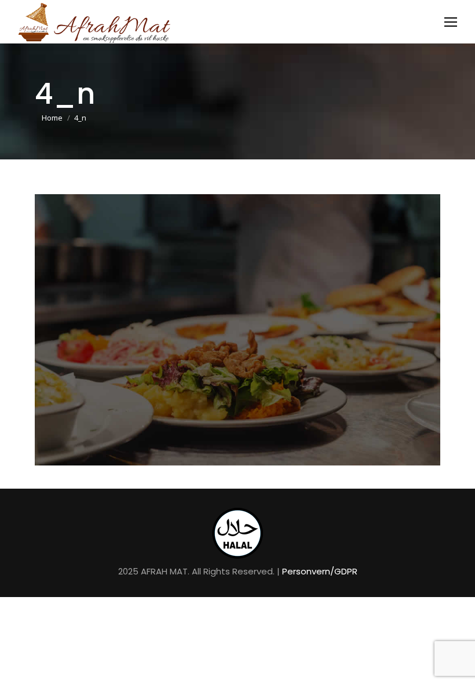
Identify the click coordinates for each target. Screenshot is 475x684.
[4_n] (237, 329)
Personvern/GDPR (319, 571)
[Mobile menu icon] (451, 22)
